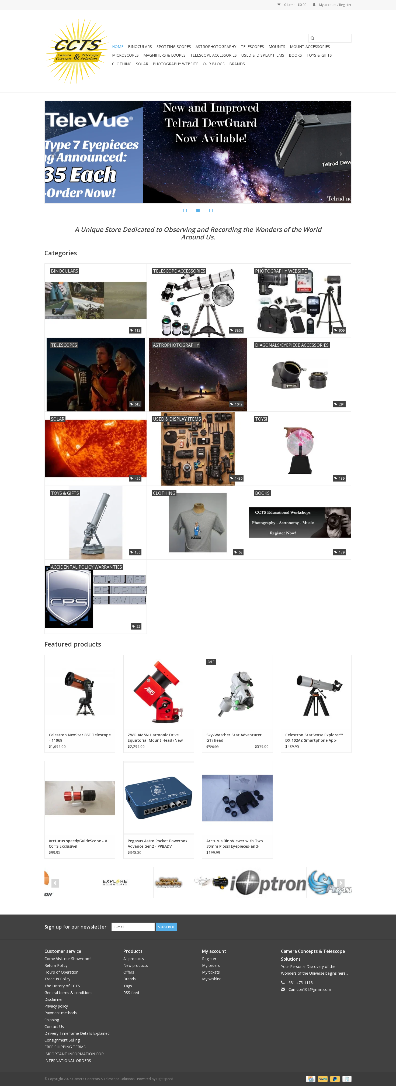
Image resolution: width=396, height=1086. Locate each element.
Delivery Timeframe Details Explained (77, 1033)
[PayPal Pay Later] (334, 1078)
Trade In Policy (57, 978)
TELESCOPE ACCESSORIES (213, 55)
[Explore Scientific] (83, 882)
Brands (237, 63)
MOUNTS (277, 46)
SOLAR (142, 63)
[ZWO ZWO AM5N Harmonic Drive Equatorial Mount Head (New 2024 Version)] (158, 692)
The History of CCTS (62, 985)
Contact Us (54, 1026)
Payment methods (60, 1012)
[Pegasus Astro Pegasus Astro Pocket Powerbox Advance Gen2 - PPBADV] (158, 798)
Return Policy (55, 965)
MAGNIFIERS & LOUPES (164, 55)
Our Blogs (214, 63)
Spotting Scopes (174, 46)
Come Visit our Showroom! (67, 958)
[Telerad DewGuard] (198, 152)
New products (135, 965)
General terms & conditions (68, 992)
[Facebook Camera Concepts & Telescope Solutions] (328, 927)
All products (133, 958)
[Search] (312, 38)
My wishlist (211, 978)
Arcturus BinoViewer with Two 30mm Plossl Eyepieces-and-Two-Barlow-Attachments (234, 843)
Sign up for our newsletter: (75, 927)
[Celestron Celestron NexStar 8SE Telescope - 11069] (79, 692)
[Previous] (55, 153)
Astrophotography (216, 46)
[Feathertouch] (159, 882)
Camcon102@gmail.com (310, 989)
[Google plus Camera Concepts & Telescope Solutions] (337, 927)
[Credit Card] (310, 1078)
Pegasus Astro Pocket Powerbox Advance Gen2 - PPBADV (157, 843)
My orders (211, 965)
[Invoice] (346, 1078)
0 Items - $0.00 (295, 4)
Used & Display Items (262, 55)
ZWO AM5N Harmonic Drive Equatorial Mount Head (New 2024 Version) (155, 737)
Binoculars (140, 46)
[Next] (341, 153)
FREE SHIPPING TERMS (65, 1046)
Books (295, 55)
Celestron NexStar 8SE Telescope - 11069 (80, 737)
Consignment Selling (62, 1040)
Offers (128, 972)
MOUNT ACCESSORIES (310, 46)
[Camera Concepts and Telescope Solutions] (77, 51)
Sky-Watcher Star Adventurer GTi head (234, 737)
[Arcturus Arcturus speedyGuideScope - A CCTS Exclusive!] (79, 798)
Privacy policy (56, 1006)
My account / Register (335, 4)
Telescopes (252, 46)
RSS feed (131, 992)
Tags (127, 985)
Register (209, 958)
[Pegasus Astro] (312, 882)
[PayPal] (322, 1078)
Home (117, 46)
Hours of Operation (61, 972)
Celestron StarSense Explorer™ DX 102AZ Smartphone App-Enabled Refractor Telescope (314, 737)
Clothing (121, 63)
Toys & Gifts (319, 55)
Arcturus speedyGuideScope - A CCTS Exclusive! (78, 843)
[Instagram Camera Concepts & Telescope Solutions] (347, 927)
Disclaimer (53, 999)
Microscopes (125, 55)
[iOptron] (236, 882)
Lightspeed (164, 1079)
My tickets (211, 972)
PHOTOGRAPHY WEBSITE (175, 63)
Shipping (51, 1019)
